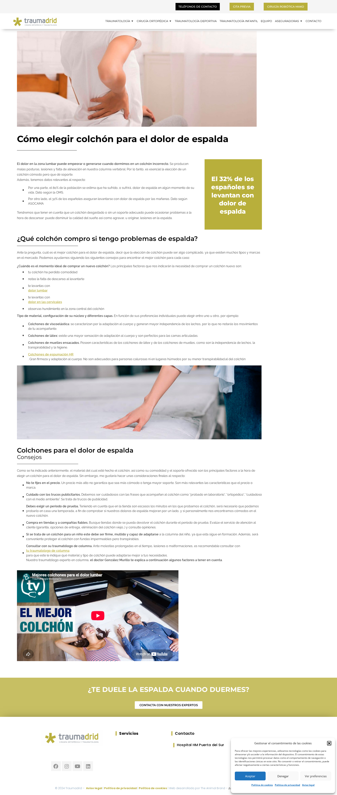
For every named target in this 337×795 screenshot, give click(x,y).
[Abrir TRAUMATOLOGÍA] (132, 21)
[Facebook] (56, 766)
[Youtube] (77, 766)
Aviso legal (308, 785)
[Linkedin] (88, 766)
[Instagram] (67, 766)
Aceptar (250, 776)
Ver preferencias (316, 776)
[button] (329, 743)
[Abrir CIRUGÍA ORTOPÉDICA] (170, 21)
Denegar (283, 776)
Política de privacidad (287, 785)
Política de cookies (262, 785)
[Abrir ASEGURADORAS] (301, 21)
